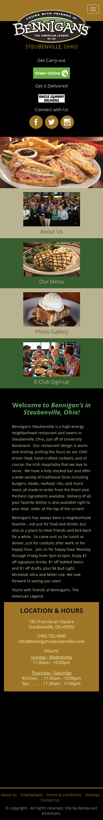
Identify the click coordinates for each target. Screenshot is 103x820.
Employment (32, 794)
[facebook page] (36, 122)
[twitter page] (51, 122)
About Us (9, 794)
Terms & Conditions (63, 794)
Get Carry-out (51, 60)
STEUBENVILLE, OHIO (51, 46)
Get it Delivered (51, 86)
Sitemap (92, 794)
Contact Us (50, 800)
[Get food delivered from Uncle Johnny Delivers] (51, 97)
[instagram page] (67, 122)
